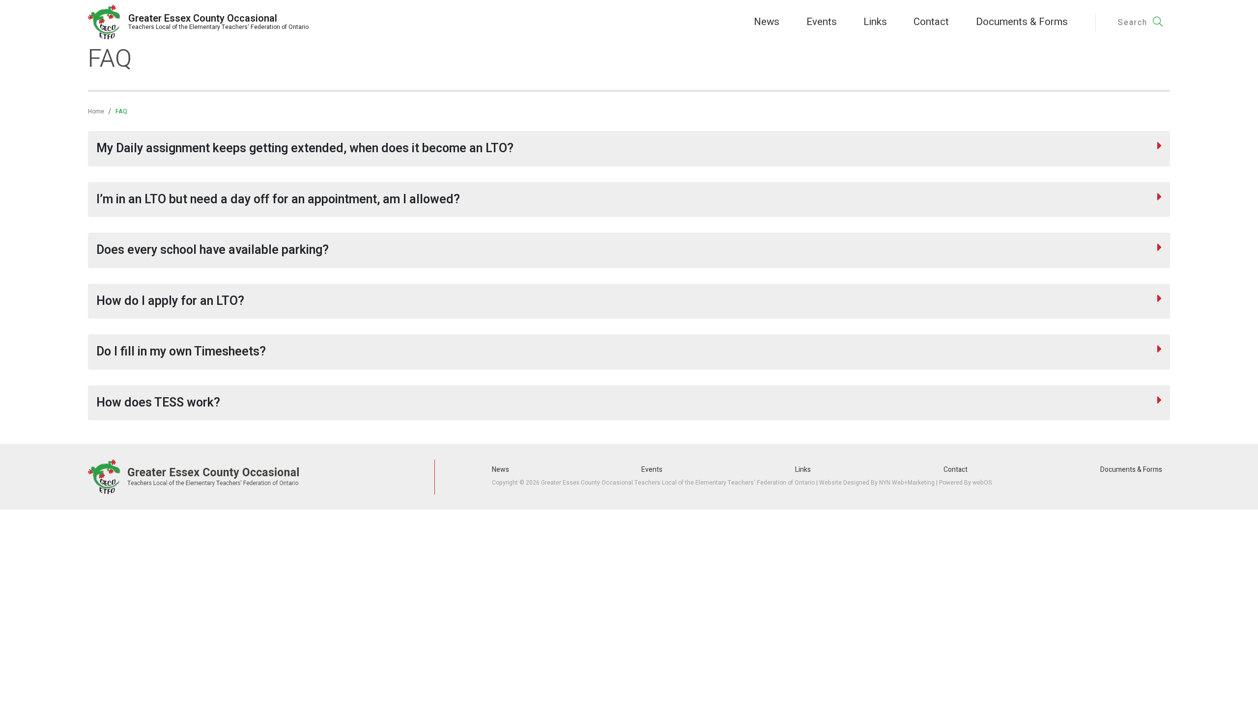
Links (875, 22)
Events (821, 22)
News (766, 22)
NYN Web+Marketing (907, 482)
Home (96, 111)
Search (1134, 22)
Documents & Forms (1022, 22)
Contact (931, 22)
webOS (982, 482)
